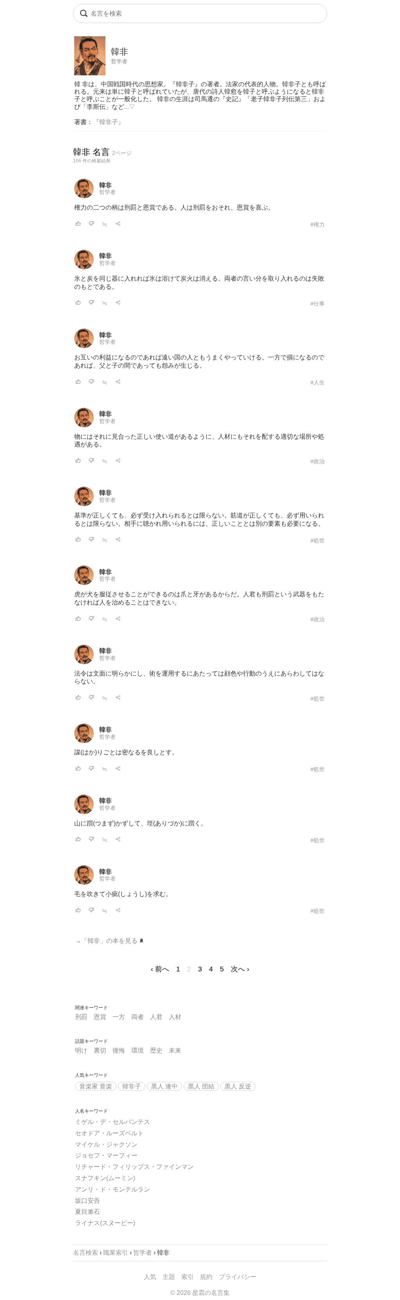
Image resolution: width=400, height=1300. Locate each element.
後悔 (118, 1050)
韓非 (105, 185)
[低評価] (91, 224)
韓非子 (131, 1086)
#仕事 (318, 304)
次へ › (240, 969)
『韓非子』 (108, 122)
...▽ (129, 106)
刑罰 (81, 1017)
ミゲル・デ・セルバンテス (112, 1122)
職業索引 (115, 1252)
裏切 (100, 1050)
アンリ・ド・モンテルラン (112, 1189)
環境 (137, 1050)
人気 (150, 1276)
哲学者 (119, 61)
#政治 (318, 461)
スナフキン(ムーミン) (105, 1178)
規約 (206, 1276)
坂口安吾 (87, 1200)
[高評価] (78, 224)
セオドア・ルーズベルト (109, 1133)
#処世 (318, 540)
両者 (137, 1017)
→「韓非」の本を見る (107, 940)
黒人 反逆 (238, 1086)
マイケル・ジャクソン (106, 1144)
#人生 (318, 382)
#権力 (318, 224)
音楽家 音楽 (95, 1086)
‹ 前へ (160, 969)
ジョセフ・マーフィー (106, 1155)
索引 (187, 1276)
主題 (168, 1276)
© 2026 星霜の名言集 (200, 1292)
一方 (118, 1017)
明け (81, 1050)
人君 (156, 1017)
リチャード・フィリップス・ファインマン (134, 1166)
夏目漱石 (87, 1211)
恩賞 (100, 1017)
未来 (175, 1050)
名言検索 (85, 1252)
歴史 (156, 1050)
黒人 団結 (201, 1086)
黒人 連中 (164, 1086)
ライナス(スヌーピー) (105, 1223)
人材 (175, 1017)
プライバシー (237, 1276)
